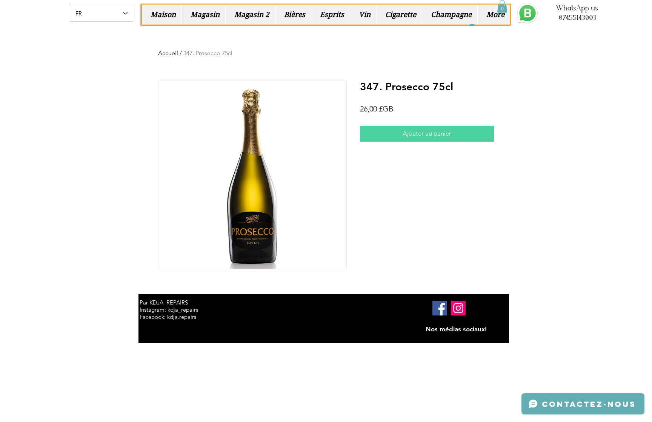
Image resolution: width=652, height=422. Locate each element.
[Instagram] (458, 308)
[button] (502, 6)
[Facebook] (439, 308)
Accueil (168, 53)
